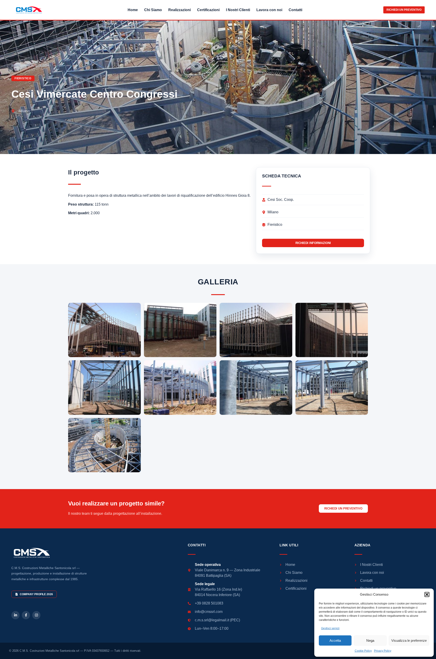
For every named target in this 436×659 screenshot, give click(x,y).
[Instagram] (36, 615)
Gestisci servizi (330, 628)
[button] (427, 594)
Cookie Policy (363, 650)
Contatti (295, 10)
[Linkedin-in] (15, 615)
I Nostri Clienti (238, 10)
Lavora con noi (269, 10)
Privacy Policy (382, 650)
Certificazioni (208, 10)
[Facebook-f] (26, 615)
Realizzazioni (179, 10)
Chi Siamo (153, 10)
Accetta (335, 640)
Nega (370, 640)
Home (133, 10)
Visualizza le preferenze (409, 640)
